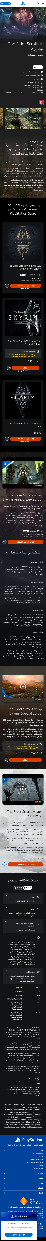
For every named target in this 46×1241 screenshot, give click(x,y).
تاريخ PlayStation (38, 1168)
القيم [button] (41, 1178)
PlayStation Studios (36, 1159)
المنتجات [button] (39, 1173)
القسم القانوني (40, 1227)
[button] (33, 88)
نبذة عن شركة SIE (37, 1153)
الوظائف (40, 1156)
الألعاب (29, 1145)
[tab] (27, 888)
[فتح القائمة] (43, 3)
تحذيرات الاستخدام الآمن (33, 1079)
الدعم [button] (41, 1183)
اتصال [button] (41, 1193)
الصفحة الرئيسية (38, 1145)
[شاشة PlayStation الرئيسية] (23, 3)
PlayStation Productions (35, 1162)
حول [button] (41, 1150)
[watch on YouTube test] (38, 485)
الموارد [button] (40, 1188)
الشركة (41, 1165)
